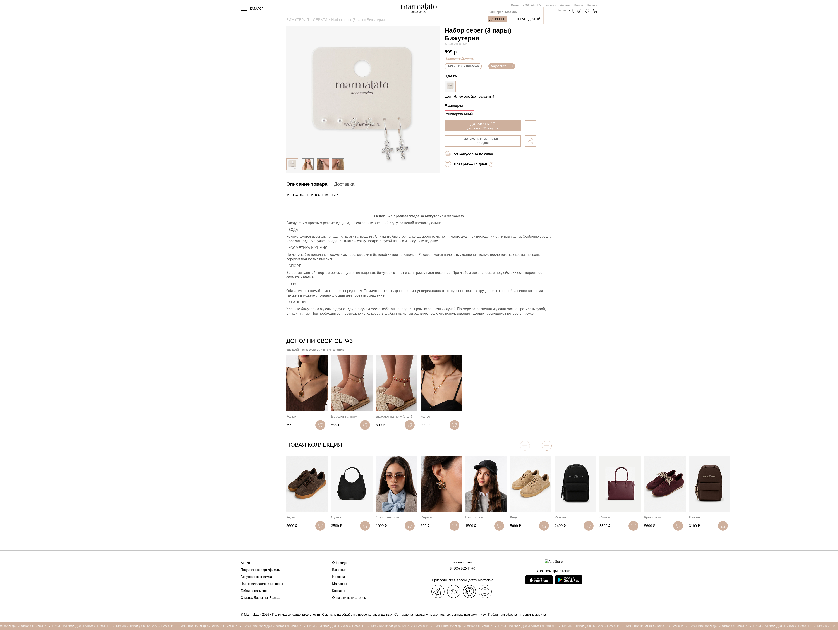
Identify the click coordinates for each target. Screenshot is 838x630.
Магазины (551, 5)
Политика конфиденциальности (296, 614)
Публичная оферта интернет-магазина (517, 614)
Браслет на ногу (344, 416)
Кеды (290, 517)
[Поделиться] (530, 141)
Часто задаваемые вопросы (262, 583)
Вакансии (339, 570)
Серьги (426, 517)
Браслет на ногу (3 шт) (394, 416)
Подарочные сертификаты (261, 570)
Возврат (578, 5)
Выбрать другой (526, 19)
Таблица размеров (254, 590)
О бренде (339, 563)
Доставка (565, 5)
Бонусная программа (256, 577)
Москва (515, 5)
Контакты (592, 5)
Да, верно (497, 19)
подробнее (498, 66)
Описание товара (306, 184)
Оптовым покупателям (349, 597)
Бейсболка (474, 517)
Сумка (336, 517)
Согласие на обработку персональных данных (357, 614)
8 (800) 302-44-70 (532, 5)
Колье (291, 416)
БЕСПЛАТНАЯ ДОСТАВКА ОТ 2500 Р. (66, 626)
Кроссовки (652, 517)
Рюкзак (560, 517)
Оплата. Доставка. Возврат (261, 597)
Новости (338, 577)
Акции (245, 563)
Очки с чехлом (387, 517)
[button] (547, 446)
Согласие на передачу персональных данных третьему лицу (440, 614)
